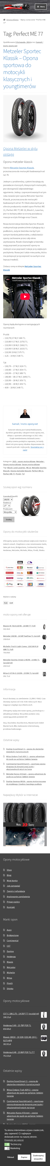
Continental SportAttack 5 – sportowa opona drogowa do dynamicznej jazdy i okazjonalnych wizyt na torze (25, 767)
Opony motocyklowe (31, 464)
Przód (18, 474)
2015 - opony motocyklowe (23, 461)
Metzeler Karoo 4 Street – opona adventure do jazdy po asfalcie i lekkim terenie (26, 775)
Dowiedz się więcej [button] (14, 1140)
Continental (12, 940)
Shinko (10, 988)
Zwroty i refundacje (16, 891)
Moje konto (12, 880)
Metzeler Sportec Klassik (22, 167)
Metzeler (11, 967)
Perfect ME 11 (37, 471)
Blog (9, 875)
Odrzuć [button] (10, 1157)
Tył (23, 474)
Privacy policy (13, 901)
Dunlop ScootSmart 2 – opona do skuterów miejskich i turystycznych (24, 750)
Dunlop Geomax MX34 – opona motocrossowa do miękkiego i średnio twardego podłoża (26, 782)
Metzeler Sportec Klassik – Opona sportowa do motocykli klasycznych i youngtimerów (22, 68)
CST (9, 946)
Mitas (9, 978)
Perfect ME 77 (9, 474)
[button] (7, 1144)
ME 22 (28, 467)
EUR (11, 603)
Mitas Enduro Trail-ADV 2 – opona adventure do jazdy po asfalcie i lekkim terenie (25, 757)
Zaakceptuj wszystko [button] (38, 1157)
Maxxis (10, 962)
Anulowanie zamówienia (18, 896)
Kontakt (11, 907)
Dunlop (10, 951)
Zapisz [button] (24, 1157)
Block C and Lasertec (16, 467)
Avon (9, 930)
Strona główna (12, 19)
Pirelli (10, 983)
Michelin (11, 972)
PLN (5, 603)
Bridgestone (13, 935)
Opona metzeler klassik (20, 471)
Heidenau (11, 956)
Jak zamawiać (13, 885)
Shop (9, 870)
